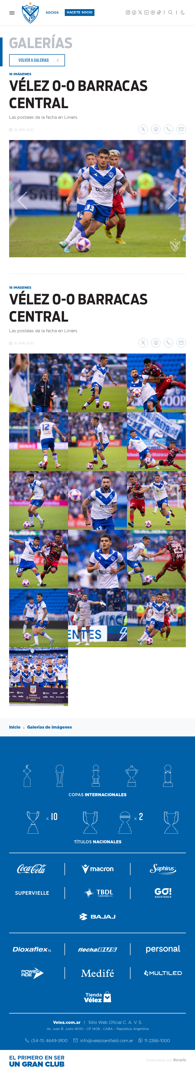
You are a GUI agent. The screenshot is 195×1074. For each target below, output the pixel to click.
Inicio (15, 727)
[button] (143, 129)
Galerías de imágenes (49, 727)
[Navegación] (12, 13)
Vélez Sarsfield (31, 13)
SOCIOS (52, 12)
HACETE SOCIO (79, 12)
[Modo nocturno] (178, 13)
